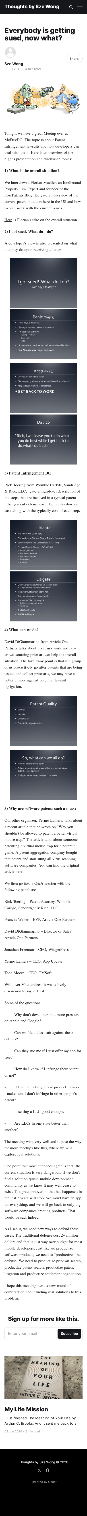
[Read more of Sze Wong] (10, 52)
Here (8, 219)
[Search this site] (71, 7)
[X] (39, 1470)
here (19, 871)
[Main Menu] (80, 7)
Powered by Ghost (44, 1482)
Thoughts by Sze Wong (31, 6)
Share (74, 58)
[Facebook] (47, 1470)
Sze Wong (13, 64)
